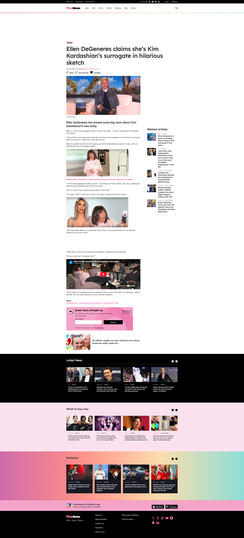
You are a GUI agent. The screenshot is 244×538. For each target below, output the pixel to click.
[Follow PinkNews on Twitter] (153, 518)
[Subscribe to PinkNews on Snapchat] (153, 523)
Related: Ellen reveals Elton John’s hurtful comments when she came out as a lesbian (99, 179)
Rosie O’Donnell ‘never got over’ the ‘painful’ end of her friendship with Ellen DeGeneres (166, 207)
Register (175, 2)
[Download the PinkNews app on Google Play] (171, 507)
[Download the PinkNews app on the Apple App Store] (158, 507)
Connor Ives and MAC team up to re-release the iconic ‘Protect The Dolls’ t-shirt (79, 438)
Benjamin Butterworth (92, 69)
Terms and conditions (130, 515)
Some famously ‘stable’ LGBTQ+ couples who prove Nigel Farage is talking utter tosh (166, 192)
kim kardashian (108, 303)
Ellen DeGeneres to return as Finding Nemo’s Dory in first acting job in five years (166, 140)
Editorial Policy (101, 519)
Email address (82, 319)
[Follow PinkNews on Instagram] (171, 518)
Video (126, 8)
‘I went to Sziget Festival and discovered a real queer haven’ (136, 486)
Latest (87, 8)
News (93, 8)
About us (98, 515)
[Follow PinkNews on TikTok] (162, 518)
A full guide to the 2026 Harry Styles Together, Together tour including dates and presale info (136, 438)
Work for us (99, 532)
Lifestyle (109, 8)
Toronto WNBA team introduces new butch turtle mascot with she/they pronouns (136, 389)
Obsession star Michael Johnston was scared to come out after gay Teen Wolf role (107, 389)
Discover (133, 8)
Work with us (89, 2)
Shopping (118, 8)
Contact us (99, 523)
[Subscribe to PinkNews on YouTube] (167, 518)
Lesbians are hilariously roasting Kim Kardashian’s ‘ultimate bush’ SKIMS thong (166, 177)
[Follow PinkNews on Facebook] (157, 518)
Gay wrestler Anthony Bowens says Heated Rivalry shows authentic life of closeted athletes (107, 487)
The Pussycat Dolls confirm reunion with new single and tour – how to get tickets (106, 438)
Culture (100, 8)
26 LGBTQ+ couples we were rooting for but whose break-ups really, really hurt (115, 341)
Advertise (79, 2)
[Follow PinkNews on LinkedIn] (158, 2)
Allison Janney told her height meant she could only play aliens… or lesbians (163, 389)
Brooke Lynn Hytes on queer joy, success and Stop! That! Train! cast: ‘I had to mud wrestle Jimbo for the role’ (164, 487)
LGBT (116, 303)
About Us (69, 2)
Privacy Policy (99, 327)
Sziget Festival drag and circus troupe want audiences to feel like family (79, 486)
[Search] (176, 8)
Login (167, 2)
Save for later (83, 72)
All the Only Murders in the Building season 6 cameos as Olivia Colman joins (78, 389)
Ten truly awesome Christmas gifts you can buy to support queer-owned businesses (163, 438)
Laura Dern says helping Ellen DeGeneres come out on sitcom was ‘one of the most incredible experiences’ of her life (166, 159)
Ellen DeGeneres (71, 303)
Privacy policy (127, 519)
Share (71, 72)
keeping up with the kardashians (90, 303)
